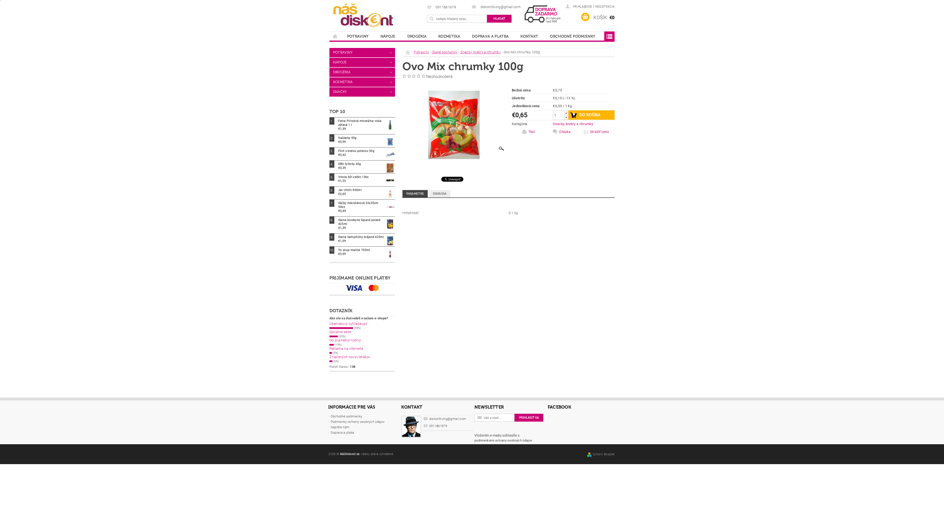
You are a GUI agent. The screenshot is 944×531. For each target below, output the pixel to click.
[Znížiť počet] (566, 117)
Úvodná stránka (335, 36)
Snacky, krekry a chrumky (573, 124)
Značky (340, 92)
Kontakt (529, 36)
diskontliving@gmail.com (447, 419)
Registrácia (605, 6)
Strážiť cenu (599, 132)
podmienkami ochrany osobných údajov (503, 440)
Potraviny (358, 36)
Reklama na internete (346, 349)
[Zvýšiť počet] (566, 113)
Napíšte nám (340, 427)
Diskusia (440, 193)
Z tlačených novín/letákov (349, 357)
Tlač (531, 132)
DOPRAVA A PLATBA (490, 36)
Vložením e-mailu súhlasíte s (503, 437)
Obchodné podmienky (572, 36)
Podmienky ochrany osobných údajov (358, 422)
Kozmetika (449, 36)
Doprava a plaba (342, 432)
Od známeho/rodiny (345, 340)
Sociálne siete (340, 332)
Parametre (415, 193)
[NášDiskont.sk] (363, 14)
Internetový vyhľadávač (348, 324)
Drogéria (417, 36)
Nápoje (388, 36)
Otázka (565, 132)
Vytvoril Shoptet (603, 454)
